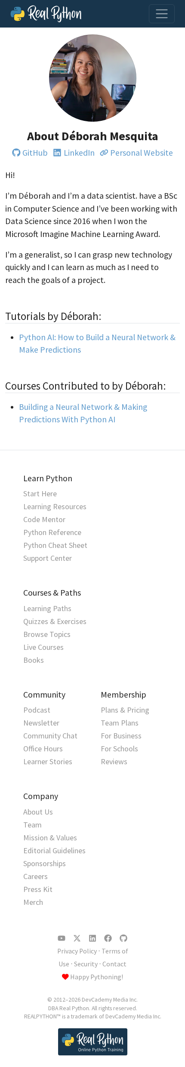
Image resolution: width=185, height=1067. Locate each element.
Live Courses (43, 647)
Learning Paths (47, 608)
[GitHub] (123, 938)
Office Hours (43, 748)
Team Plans (120, 723)
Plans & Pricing (125, 710)
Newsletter (41, 723)
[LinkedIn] (92, 938)
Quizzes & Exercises (54, 621)
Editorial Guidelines (54, 850)
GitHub (35, 153)
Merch (33, 902)
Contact (114, 964)
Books (33, 660)
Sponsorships (44, 863)
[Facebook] (108, 938)
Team (32, 825)
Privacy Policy (77, 951)
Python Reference (52, 532)
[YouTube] (61, 938)
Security (86, 964)
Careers (35, 876)
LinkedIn (79, 153)
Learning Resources (54, 506)
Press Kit (37, 889)
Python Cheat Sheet (55, 545)
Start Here (40, 493)
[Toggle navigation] (162, 13)
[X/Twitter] (77, 938)
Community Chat (50, 736)
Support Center (47, 558)
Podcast (36, 710)
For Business (121, 736)
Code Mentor (44, 519)
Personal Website (141, 153)
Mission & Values (50, 838)
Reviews (114, 761)
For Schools (119, 748)
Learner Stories (47, 761)
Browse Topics (47, 634)
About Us (38, 812)
